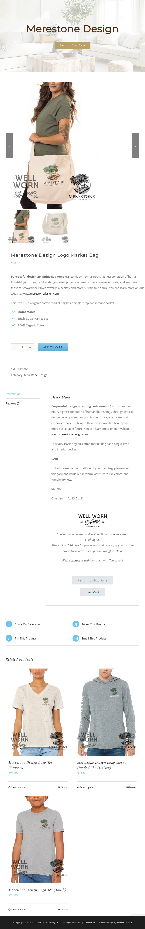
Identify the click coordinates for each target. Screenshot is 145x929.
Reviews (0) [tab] (13, 403)
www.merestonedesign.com (40, 293)
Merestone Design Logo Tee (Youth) (37, 890)
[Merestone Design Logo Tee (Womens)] (38, 712)
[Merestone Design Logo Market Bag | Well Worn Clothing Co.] (72, 145)
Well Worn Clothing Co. (48, 922)
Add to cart (52, 347)
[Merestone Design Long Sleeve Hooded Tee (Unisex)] (106, 712)
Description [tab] (13, 394)
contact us (77, 560)
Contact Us (90, 922)
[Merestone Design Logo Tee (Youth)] (38, 839)
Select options (18, 787)
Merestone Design (35, 375)
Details (64, 787)
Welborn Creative (124, 922)
